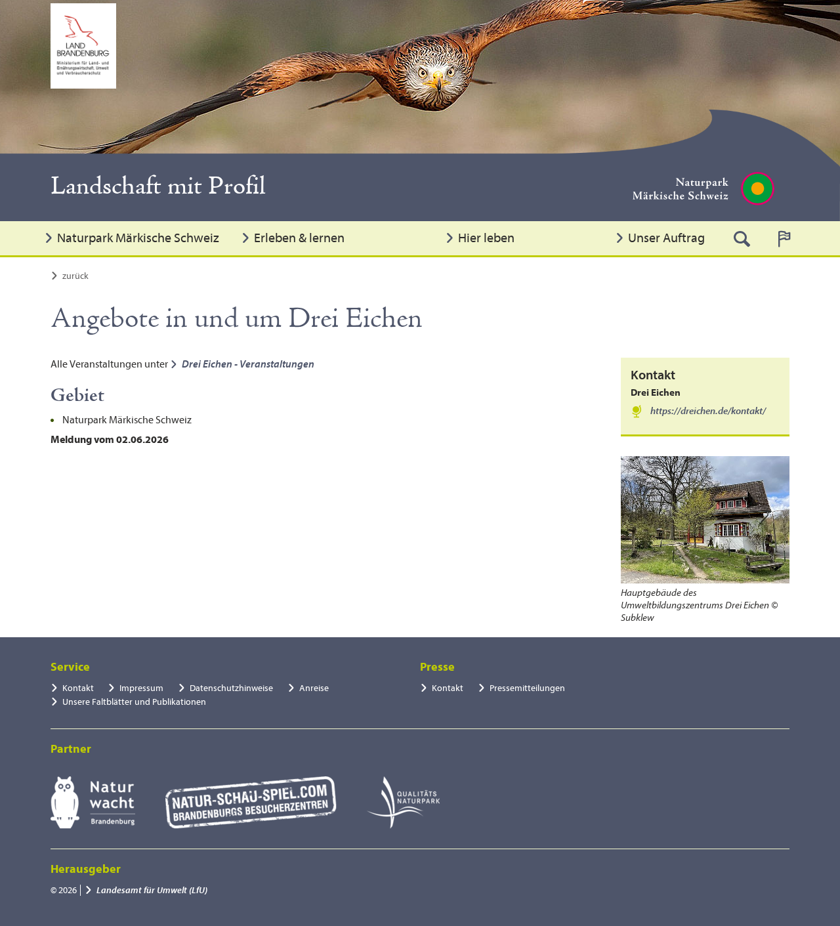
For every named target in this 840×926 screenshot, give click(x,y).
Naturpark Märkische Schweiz (138, 237)
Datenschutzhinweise (231, 688)
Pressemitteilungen (527, 688)
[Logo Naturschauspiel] (251, 802)
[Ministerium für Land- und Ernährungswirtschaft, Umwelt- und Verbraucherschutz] (83, 46)
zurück (75, 276)
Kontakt (78, 688)
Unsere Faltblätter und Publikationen (134, 701)
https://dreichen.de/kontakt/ (708, 411)
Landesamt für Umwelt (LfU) (151, 890)
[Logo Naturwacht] (93, 802)
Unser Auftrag (666, 237)
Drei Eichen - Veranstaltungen (248, 364)
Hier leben (486, 237)
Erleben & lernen (299, 237)
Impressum (141, 688)
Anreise (314, 688)
